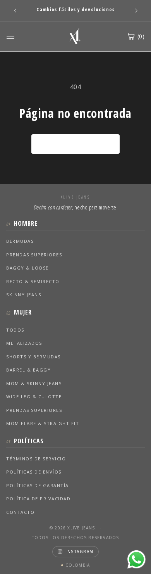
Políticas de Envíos (34, 472)
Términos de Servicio (36, 459)
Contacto (20, 512)
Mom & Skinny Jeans (34, 383)
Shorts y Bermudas (33, 357)
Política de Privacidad (38, 498)
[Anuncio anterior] (15, 10)
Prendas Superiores (34, 255)
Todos (15, 330)
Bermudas (20, 241)
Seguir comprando (75, 144)
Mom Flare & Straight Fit (42, 423)
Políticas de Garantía (37, 485)
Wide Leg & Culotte (34, 396)
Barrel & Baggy (28, 370)
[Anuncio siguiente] (136, 10)
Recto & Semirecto (33, 281)
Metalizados (24, 343)
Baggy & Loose (27, 268)
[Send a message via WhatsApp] (136, 559)
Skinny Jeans (23, 294)
